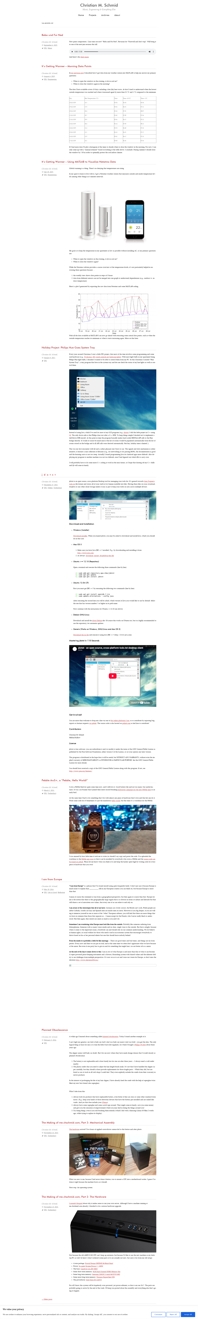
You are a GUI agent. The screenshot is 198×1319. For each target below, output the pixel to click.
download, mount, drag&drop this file (100, 556)
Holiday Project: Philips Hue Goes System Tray (68, 347)
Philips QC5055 (140, 1045)
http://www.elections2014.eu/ (87, 960)
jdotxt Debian (97, 621)
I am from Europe (52, 879)
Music (50, 48)
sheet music (84, 57)
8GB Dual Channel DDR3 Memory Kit (106, 1272)
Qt (70, 435)
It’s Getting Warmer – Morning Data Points (66, 66)
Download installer (80, 536)
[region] (99, 1312)
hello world (116, 801)
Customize (158, 1314)
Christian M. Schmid (99, 5)
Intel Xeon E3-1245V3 (94, 1280)
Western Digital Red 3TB (105, 1277)
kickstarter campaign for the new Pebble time (134, 790)
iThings (104, 1102)
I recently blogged (75, 1203)
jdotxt (126, 432)
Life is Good (52, 892)
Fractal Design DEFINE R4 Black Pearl (99, 1263)
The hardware (74, 1129)
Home (81, 15)
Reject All (173, 1314)
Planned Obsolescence (55, 1029)
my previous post (77, 73)
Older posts (47, 1299)
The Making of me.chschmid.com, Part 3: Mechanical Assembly (78, 1122)
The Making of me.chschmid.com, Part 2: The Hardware (74, 1196)
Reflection (61, 892)
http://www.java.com (85, 553)
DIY (45, 48)
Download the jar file (81, 635)
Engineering (52, 79)
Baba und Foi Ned (52, 35)
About (117, 15)
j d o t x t (49, 474)
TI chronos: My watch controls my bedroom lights (102, 357)
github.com (126, 723)
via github (92, 723)
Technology (58, 488)
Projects (92, 15)
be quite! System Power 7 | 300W (91, 1266)
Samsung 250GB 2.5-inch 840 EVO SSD (106, 1274)
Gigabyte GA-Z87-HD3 (89, 1269)
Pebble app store (88, 859)
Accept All (188, 1314)
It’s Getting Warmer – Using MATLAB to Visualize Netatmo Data (79, 161)
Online (50, 488)
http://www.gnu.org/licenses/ (80, 771)
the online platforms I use (120, 721)
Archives (105, 15)
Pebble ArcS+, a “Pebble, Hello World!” (65, 780)
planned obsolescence (110, 1037)
